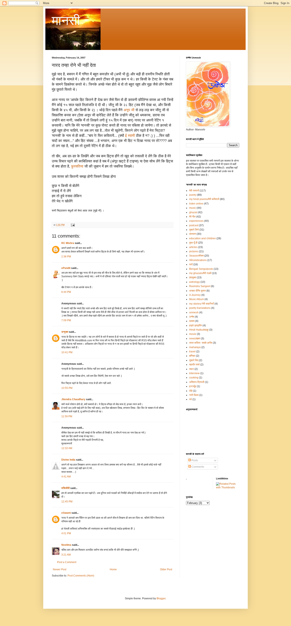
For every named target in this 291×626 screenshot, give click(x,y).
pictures (193, 251)
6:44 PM (66, 291)
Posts (194, 460)
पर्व (190, 399)
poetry (192, 194)
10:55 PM (66, 388)
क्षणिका (192, 355)
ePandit (66, 268)
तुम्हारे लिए (193, 360)
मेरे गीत (192, 216)
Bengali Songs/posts (201, 268)
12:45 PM (66, 501)
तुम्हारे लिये (194, 229)
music (192, 207)
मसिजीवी (65, 488)
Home (113, 569)
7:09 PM (66, 320)
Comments (197, 466)
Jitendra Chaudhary (73, 399)
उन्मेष (191, 316)
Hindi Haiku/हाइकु (199, 329)
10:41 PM (66, 352)
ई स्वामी (130, 135)
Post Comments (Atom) (81, 575)
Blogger (161, 598)
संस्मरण (192, 233)
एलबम (191, 321)
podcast (193, 225)
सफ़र (191, 369)
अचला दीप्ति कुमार (197, 290)
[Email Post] (72, 224)
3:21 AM (66, 554)
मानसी (66, 20)
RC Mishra (67, 243)
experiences (196, 220)
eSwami (66, 512)
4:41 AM (66, 476)
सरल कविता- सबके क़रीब (200, 342)
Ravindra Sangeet (199, 286)
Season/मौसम (196, 255)
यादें (191, 264)
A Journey (195, 294)
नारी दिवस (194, 395)
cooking (193, 377)
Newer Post (59, 569)
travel (192, 351)
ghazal (193, 212)
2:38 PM (66, 256)
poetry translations (199, 307)
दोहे (190, 390)
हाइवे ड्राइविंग (195, 325)
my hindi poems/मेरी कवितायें (204, 199)
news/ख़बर (194, 338)
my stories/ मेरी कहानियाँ (201, 303)
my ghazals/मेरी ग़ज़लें (200, 273)
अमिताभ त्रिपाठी (196, 382)
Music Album (196, 299)
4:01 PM (66, 533)
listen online (196, 203)
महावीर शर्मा (194, 364)
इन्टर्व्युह (192, 386)
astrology (194, 281)
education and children (202, 238)
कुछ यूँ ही (193, 242)
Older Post (166, 569)
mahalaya (195, 347)
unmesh (194, 312)
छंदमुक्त (192, 277)
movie (192, 334)
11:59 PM (66, 416)
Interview (194, 373)
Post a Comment (66, 562)
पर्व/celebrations (198, 260)
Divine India (68, 459)
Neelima (66, 544)
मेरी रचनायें (194, 190)
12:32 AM (66, 448)
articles (193, 247)
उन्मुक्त (64, 331)
